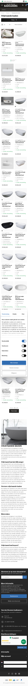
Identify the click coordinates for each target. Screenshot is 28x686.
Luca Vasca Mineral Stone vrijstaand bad (6, 142)
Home (2, 13)
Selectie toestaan (14, 367)
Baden (7, 13)
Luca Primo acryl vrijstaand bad (20, 141)
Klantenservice (14, 596)
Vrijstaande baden (16, 13)
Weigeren (14, 373)
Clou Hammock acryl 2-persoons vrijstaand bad (7, 80)
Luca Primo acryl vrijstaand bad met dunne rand (7, 298)
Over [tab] (23, 314)
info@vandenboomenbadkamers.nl (13, 630)
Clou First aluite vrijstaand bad (6, 173)
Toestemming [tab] (5, 314)
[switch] (24, 346)
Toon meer (14, 411)
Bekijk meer (20, 647)
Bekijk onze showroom (14, 601)
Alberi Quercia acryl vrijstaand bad (6, 44)
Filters (13, 20)
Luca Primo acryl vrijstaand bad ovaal (20, 236)
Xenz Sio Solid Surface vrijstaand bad (19, 298)
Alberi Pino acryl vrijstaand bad (20, 79)
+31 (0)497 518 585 (9, 622)
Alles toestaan (14, 362)
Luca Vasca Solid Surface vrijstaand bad (20, 111)
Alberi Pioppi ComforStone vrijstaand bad (6, 111)
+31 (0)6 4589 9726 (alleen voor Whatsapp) (15, 626)
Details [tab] (14, 314)
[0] (26, 5)
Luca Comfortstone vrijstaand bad (19, 44)
